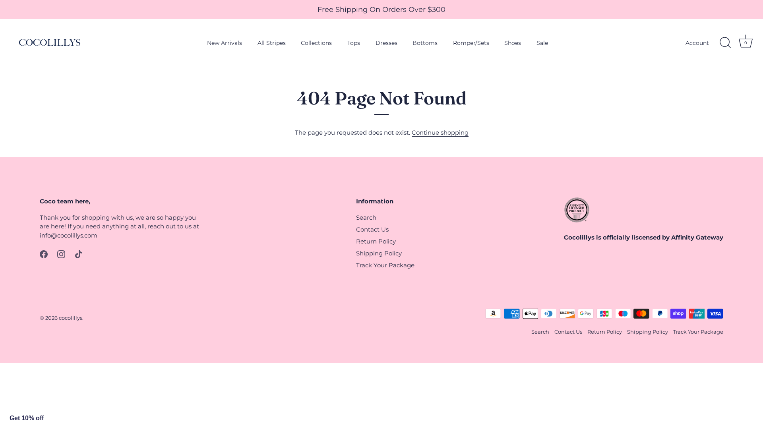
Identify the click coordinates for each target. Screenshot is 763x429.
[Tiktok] (79, 253)
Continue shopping (440, 132)
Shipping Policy (379, 253)
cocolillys (70, 318)
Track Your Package (385, 265)
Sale (542, 42)
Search (366, 217)
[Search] (725, 43)
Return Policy (376, 241)
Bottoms (425, 42)
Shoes (512, 42)
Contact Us (372, 229)
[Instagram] (61, 253)
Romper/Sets (471, 42)
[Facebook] (44, 253)
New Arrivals (224, 42)
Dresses (386, 42)
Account (697, 42)
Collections (316, 42)
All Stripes (272, 42)
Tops (353, 42)
